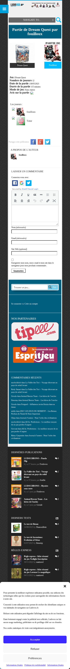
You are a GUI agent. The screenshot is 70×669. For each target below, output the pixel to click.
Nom (18, 227)
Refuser (35, 648)
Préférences (35, 658)
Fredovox (44, 464)
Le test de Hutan (31, 524)
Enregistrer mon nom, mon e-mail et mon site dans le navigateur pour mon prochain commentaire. (32, 264)
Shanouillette (41, 527)
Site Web (19, 249)
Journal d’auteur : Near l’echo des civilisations (38, 418)
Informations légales (14, 665)
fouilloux (23, 155)
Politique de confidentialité (35, 665)
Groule (39, 505)
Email (18, 238)
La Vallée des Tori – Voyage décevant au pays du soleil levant (36, 474)
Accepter (35, 639)
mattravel (39, 562)
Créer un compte (31, 304)
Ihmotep (14, 400)
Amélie (42, 480)
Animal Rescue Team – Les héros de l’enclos (38, 396)
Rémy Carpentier (17, 435)
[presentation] (15, 194)
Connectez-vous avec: (20, 177)
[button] (65, 586)
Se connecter (16, 304)
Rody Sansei (16, 389)
